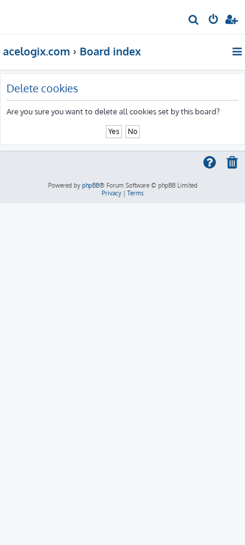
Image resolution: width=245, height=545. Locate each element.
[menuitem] (194, 21)
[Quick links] (238, 51)
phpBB (90, 185)
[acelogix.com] (28, 15)
